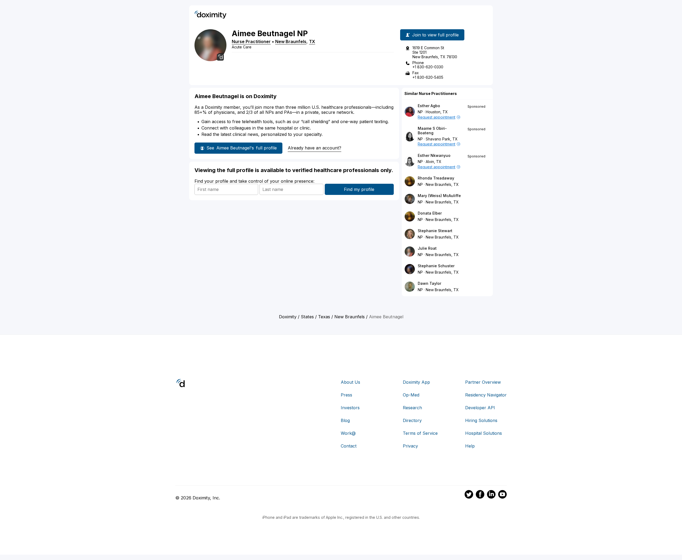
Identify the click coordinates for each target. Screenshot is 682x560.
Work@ (348, 433)
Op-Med (411, 395)
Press (346, 395)
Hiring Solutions (481, 420)
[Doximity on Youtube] (502, 495)
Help (470, 446)
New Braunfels (290, 41)
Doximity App (416, 382)
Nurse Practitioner (251, 41)
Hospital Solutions (483, 433)
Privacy (410, 446)
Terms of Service (420, 433)
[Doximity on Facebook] (480, 495)
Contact (348, 446)
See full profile (241, 148)
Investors (350, 407)
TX (312, 41)
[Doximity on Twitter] (469, 495)
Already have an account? (314, 148)
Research (412, 407)
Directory (412, 420)
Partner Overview (483, 382)
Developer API (480, 407)
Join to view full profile (435, 34)
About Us (350, 382)
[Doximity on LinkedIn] (491, 495)
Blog (345, 420)
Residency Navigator (486, 395)
